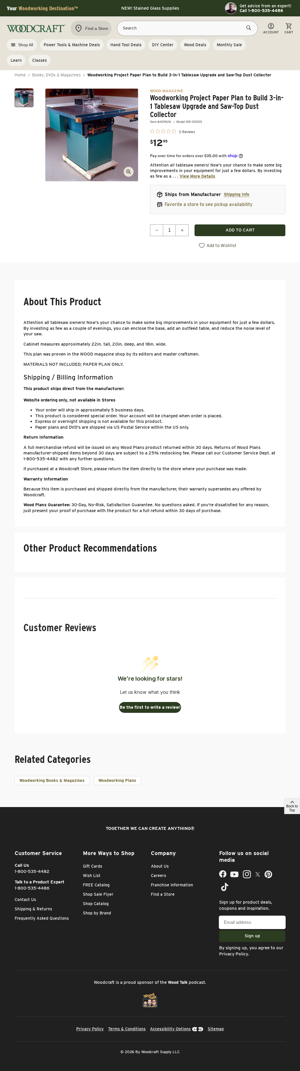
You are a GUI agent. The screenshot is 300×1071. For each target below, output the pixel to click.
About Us (160, 866)
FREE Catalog (96, 885)
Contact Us (25, 899)
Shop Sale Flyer (98, 894)
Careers (158, 875)
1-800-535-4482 (32, 871)
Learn (16, 60)
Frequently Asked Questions (42, 918)
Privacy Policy (233, 954)
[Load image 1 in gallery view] (24, 97)
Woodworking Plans (117, 780)
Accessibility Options (170, 1029)
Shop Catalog (96, 903)
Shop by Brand (97, 913)
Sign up (252, 935)
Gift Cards (92, 866)
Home (20, 75)
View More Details (197, 176)
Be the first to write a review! (150, 707)
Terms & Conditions (127, 1029)
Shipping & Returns (33, 909)
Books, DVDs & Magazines (56, 75)
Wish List (91, 875)
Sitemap (216, 1029)
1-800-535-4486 (32, 888)
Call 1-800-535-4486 (261, 10)
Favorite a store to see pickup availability (209, 204)
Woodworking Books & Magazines (52, 780)
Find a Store (163, 894)
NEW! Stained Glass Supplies (150, 8)
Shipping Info (236, 194)
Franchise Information (172, 885)
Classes (39, 60)
